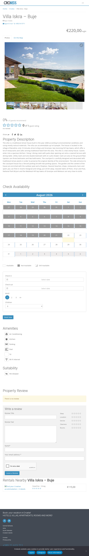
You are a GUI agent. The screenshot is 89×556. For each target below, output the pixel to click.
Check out (9, 284)
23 (80, 235)
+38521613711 (20, 24)
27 (44, 244)
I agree (31, 552)
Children (8, 302)
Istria (4, 528)
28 (56, 244)
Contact (5, 537)
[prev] (6, 194)
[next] (83, 194)
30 (80, 244)
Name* (7, 446)
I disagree (41, 552)
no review (6, 128)
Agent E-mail (8, 24)
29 (68, 244)
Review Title (9, 413)
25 (21, 244)
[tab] (7, 37)
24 (9, 244)
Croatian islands (7, 533)
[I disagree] (86, 551)
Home (5, 9)
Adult (7, 293)
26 (33, 244)
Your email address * (13, 455)
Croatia (11, 9)
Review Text (9, 422)
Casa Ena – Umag (38, 486)
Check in (8, 276)
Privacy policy (7, 540)
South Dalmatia (7, 530)
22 (68, 235)
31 (9, 254)
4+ (20, 297)
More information (54, 552)
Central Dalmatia (8, 526)
